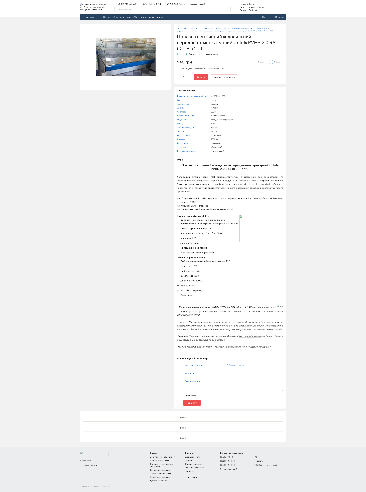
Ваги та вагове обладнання (162, 457)
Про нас (107, 17)
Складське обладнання (160, 470)
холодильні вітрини (250, 336)
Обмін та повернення (143, 17)
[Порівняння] (276, 7)
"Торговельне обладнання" (227, 346)
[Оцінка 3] (210, 395)
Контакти (160, 17)
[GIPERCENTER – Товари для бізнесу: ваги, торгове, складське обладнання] (94, 454)
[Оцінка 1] (201, 395)
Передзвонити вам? (196, 4)
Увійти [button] (184, 69)
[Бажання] (283, 7)
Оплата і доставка (122, 17)
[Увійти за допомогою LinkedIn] (256, 365)
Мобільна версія (90, 465)
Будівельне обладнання (161, 480)
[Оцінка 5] (219, 395)
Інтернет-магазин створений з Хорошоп (96, 486)
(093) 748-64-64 (127, 4)
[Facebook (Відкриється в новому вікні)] (169, 17)
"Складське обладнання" (258, 346)
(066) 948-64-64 (152, 4)
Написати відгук (211, 54)
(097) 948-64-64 (176, 4)
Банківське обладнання (160, 473)
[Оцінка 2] (205, 395)
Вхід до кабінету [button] (192, 457)
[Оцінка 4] (214, 395)
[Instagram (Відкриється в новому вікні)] (172, 17)
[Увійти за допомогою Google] (251, 365)
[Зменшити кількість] (179, 77)
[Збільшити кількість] (188, 77)
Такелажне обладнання (160, 477)
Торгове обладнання (159, 460)
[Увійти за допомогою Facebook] (247, 365)
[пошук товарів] (228, 9)
